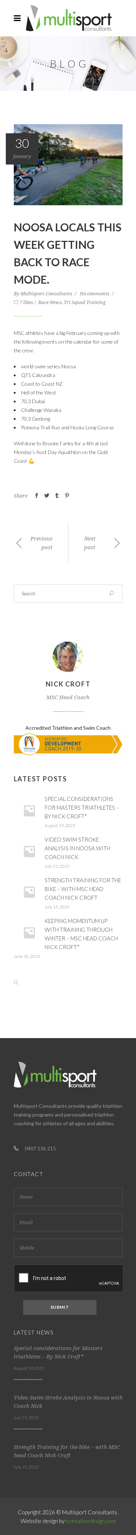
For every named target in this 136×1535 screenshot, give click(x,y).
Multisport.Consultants (47, 293)
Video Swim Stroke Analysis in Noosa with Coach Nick (77, 848)
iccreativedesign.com (91, 1521)
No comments (95, 293)
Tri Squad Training (85, 302)
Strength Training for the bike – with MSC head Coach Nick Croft (83, 889)
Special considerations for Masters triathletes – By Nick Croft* (82, 807)
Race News (50, 302)
